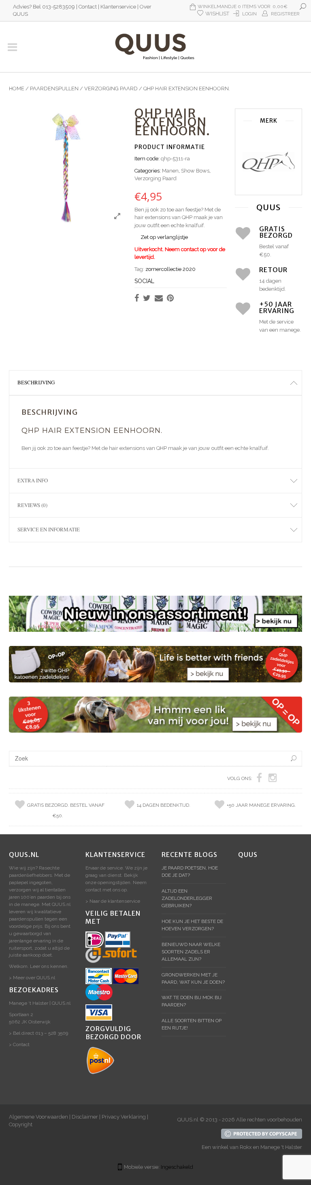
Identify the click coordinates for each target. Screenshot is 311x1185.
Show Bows (195, 171)
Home (16, 88)
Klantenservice (118, 7)
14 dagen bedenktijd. (163, 805)
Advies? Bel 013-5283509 (44, 7)
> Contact (19, 1044)
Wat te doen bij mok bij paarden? (192, 1001)
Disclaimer (85, 1117)
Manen (170, 171)
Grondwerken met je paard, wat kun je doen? (193, 978)
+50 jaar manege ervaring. (261, 805)
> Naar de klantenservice (112, 901)
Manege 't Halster (281, 1147)
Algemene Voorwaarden (38, 1117)
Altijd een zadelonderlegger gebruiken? (187, 898)
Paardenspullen (54, 88)
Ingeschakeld (177, 1167)
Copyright (20, 1124)
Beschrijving (36, 382)
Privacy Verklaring (124, 1117)
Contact (88, 7)
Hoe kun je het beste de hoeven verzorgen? (192, 925)
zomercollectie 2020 (170, 269)
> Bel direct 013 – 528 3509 (38, 1033)
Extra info (32, 480)
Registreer (285, 14)
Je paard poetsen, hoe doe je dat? (190, 871)
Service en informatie (48, 529)
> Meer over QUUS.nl (32, 977)
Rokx (246, 1147)
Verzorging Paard (111, 88)
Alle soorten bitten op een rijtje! (192, 1024)
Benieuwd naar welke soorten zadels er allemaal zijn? (191, 952)
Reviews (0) (32, 505)
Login (249, 14)
